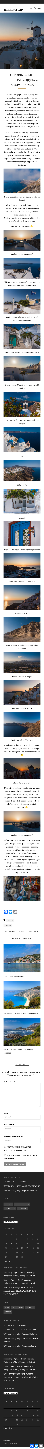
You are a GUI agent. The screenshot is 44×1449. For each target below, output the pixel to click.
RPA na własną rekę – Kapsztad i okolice (20, 1190)
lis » (10, 1261)
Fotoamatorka (22, 1204)
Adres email (9, 1125)
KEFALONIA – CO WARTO (14, 976)
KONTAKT (7, 1441)
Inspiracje (10, 1208)
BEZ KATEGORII (11, 931)
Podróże (10, 920)
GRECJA (24, 931)
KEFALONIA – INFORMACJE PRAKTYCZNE (21, 1013)
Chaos (8, 1204)
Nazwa (7, 1113)
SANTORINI (34, 931)
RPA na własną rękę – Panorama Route (20, 1346)
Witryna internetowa (13, 1136)
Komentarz (9, 1082)
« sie (5, 1261)
